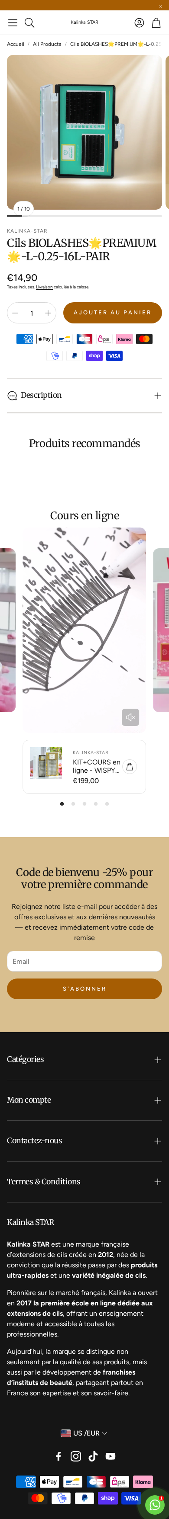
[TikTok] (93, 1456)
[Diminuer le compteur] (15, 313)
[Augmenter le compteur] (48, 313)
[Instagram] (76, 1456)
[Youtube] (110, 1456)
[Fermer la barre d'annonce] (160, 6)
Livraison (44, 287)
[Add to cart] (129, 766)
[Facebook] (58, 1456)
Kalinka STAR (84, 22)
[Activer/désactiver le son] (130, 717)
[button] (13, 22)
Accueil (15, 44)
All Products (47, 44)
